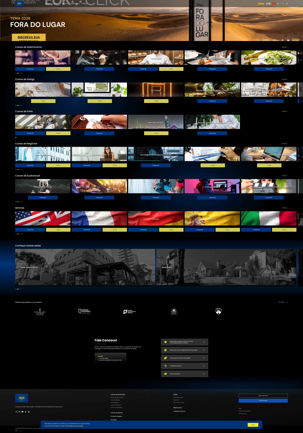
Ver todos (284, 47)
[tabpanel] (151, 20)
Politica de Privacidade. (76, 426)
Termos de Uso (243, 413)
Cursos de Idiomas (117, 413)
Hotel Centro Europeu (178, 402)
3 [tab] (20, 105)
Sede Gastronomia (178, 397)
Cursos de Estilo (115, 402)
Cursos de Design (115, 400)
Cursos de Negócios (116, 405)
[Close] (253, 425)
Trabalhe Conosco (179, 411)
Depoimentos (75, 3)
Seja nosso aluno (263, 395)
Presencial (30, 69)
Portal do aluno (263, 400)
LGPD (240, 408)
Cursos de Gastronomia (117, 397)
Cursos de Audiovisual (116, 407)
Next (298, 20)
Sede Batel (176, 400)
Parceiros (65, 3)
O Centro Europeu (116, 416)
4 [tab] (21, 105)
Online (58, 69)
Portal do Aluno (278, 3)
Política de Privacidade (245, 411)
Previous (2, 20)
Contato (84, 3)
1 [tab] (16, 35)
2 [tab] (18, 35)
